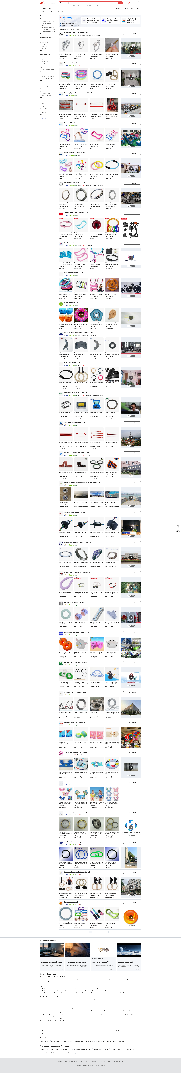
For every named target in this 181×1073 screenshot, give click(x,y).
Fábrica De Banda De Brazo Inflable (101, 1049)
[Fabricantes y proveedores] (47, 2)
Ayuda (126, 8)
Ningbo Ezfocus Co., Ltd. (71, 902)
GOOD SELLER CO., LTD (70, 242)
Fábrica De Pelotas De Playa (47, 1049)
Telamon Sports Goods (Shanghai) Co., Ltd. (76, 212)
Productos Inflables (55, 1041)
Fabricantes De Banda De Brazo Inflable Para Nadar (123, 1049)
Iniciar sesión (138, 3)
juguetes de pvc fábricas (109, 5)
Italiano (90, 1062)
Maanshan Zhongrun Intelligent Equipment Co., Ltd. (79, 332)
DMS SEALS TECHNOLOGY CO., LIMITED (75, 392)
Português (85, 1062)
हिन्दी (114, 1062)
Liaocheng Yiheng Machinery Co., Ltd (74, 842)
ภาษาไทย (118, 1062)
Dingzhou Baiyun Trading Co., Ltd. (73, 272)
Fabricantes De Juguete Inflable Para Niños (50, 1052)
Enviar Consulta (132, 33)
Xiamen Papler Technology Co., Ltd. (74, 602)
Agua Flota (121, 1041)
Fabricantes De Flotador (68, 1052)
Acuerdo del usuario (75, 1061)
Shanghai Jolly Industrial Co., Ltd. (73, 122)
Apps (132, 8)
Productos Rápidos (107, 1061)
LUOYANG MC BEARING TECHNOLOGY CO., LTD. (77, 542)
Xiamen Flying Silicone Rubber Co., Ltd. (75, 662)
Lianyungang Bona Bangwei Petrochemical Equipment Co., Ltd (82, 482)
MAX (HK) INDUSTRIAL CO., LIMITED (74, 722)
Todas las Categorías (46, 8)
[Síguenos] (119, 1061)
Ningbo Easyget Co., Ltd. (71, 302)
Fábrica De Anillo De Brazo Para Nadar (82, 1049)
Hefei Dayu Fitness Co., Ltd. (72, 362)
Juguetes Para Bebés (111, 1041)
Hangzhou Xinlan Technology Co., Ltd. (75, 182)
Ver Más (42, 1034)
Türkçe (123, 1062)
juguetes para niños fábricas (86, 5)
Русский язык (96, 1062)
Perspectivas (115, 1061)
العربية (105, 1062)
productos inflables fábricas (74, 5)
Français (71, 1062)
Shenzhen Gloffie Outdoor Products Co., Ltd (76, 632)
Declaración (67, 1061)
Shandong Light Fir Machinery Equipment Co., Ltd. (78, 93)
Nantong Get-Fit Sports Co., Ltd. (73, 63)
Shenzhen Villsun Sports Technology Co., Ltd (77, 872)
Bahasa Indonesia (134, 1062)
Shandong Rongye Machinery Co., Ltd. (75, 422)
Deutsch (80, 1062)
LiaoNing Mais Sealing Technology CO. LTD (76, 452)
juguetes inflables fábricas (98, 5)
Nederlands (110, 1062)
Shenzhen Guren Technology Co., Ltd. (74, 512)
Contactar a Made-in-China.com (96, 1061)
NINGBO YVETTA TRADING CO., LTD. (74, 782)
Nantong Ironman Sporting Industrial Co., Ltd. (77, 572)
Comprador (117, 8)
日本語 (66, 1062)
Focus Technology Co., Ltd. (88, 1065)
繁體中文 (62, 1062)
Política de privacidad (85, 1061)
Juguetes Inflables (79, 1041)
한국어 (101, 1062)
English (52, 1062)
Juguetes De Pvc (100, 1041)
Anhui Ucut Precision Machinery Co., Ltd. (76, 692)
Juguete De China (44, 1041)
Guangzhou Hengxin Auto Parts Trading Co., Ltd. (78, 812)
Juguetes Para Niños (67, 1041)
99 (107, 932)
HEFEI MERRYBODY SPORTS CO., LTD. (75, 152)
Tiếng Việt (128, 1062)
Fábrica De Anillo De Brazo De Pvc (63, 1049)
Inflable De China (89, 1041)
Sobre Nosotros (61, 1061)
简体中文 (57, 1062)
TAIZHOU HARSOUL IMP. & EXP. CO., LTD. (75, 752)
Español (75, 1062)
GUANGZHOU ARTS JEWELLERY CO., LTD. (76, 33)
